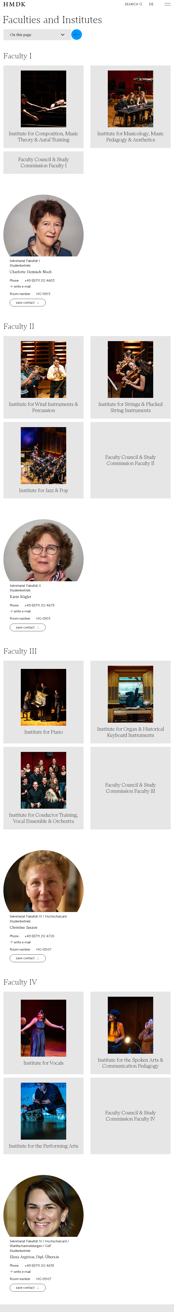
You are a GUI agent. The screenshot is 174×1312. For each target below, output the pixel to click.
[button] (42, 34)
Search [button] (131, 4)
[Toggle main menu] (164, 4)
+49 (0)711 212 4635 (39, 1266)
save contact (25, 302)
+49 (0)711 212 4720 (39, 936)
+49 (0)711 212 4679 (39, 605)
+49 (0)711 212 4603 (40, 280)
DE (151, 4)
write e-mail (22, 286)
